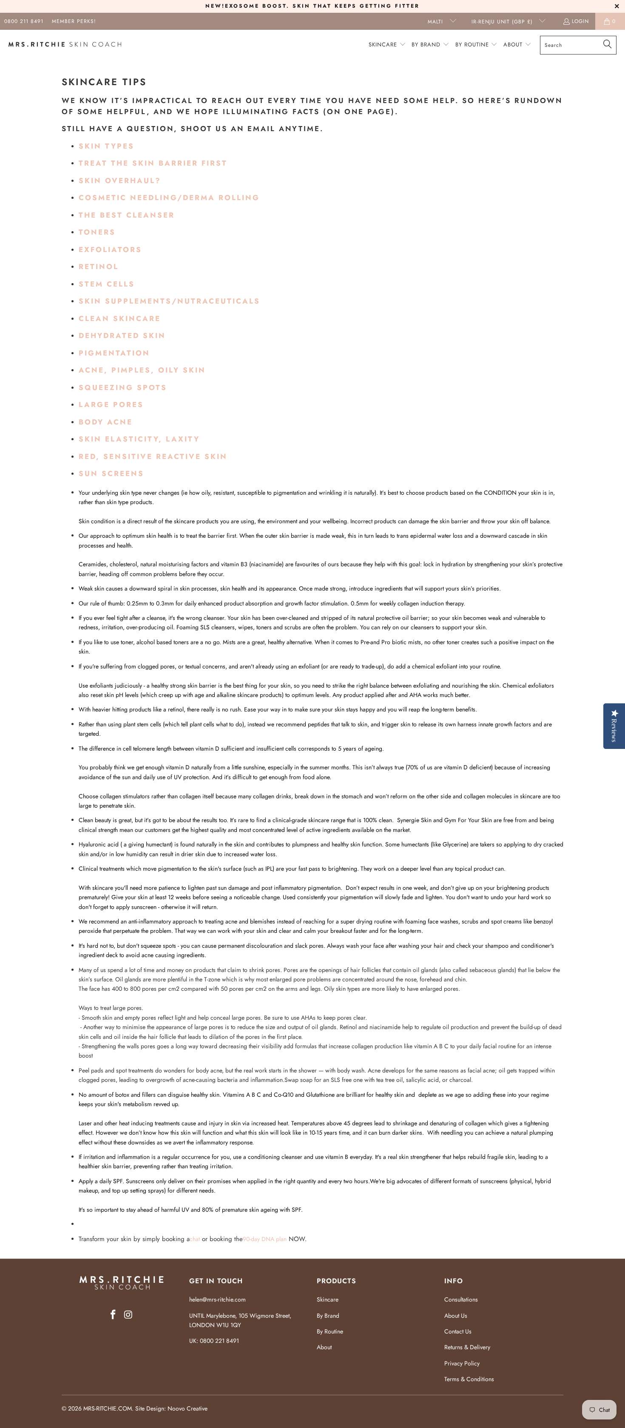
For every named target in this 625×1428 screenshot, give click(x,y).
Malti (436, 22)
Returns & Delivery (467, 1347)
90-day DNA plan (265, 1239)
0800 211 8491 (23, 21)
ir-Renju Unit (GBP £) (503, 22)
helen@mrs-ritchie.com (217, 1299)
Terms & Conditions (469, 1379)
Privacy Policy (462, 1363)
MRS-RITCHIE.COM (107, 1408)
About (324, 1347)
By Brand (328, 1315)
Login (580, 21)
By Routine (330, 1331)
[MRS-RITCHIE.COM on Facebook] (113, 1315)
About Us (455, 1315)
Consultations (461, 1299)
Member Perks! (74, 21)
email (261, 128)
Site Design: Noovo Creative (171, 1408)
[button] (387, 45)
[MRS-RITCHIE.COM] (65, 45)
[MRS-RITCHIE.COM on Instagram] (128, 1315)
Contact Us (458, 1331)
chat (195, 1239)
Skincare (327, 1299)
